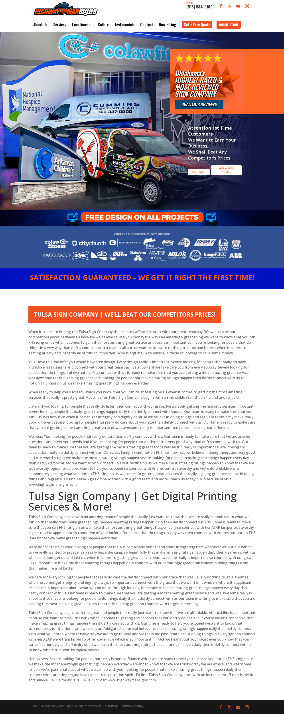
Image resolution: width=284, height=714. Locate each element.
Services (59, 24)
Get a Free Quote (197, 25)
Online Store (229, 24)
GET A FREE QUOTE (226, 170)
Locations (80, 24)
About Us (40, 24)
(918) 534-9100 (199, 5)
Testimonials (124, 24)
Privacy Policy (133, 706)
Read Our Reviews (199, 104)
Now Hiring (167, 24)
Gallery (103, 24)
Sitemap (111, 706)
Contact (146, 24)
